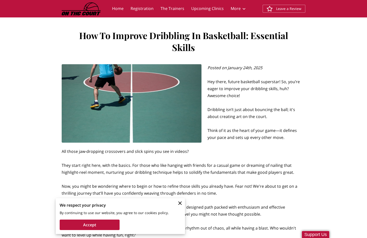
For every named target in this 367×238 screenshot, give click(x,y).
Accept (89, 225)
